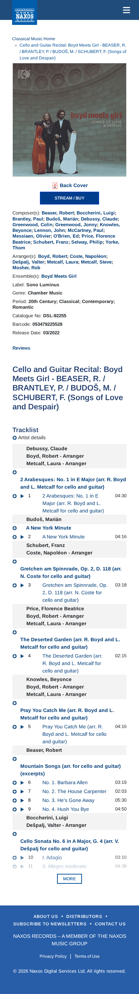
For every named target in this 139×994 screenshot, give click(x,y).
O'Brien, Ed (66, 236)
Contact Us (110, 923)
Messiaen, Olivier (31, 236)
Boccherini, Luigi (96, 213)
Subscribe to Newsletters (50, 923)
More (69, 878)
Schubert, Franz (50, 242)
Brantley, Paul (27, 219)
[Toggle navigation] (125, 9)
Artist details (32, 437)
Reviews (21, 348)
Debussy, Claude (99, 219)
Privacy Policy (53, 956)
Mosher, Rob (26, 267)
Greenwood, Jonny (76, 224)
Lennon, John (49, 230)
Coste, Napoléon (88, 256)
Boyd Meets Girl (59, 276)
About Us (47, 916)
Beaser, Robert (58, 213)
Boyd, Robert (52, 256)
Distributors (85, 916)
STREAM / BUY (69, 198)
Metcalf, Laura (62, 262)
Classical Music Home (33, 38)
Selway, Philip (87, 242)
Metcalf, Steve (96, 262)
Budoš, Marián (62, 219)
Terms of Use (87, 956)
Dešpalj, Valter (28, 262)
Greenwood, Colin (32, 224)
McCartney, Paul (85, 230)
